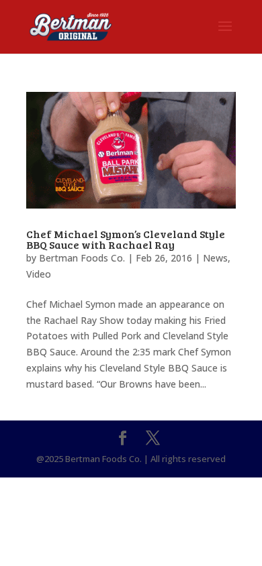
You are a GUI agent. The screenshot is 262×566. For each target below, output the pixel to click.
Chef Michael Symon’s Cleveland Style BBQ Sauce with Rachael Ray (125, 239)
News (215, 257)
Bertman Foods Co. (82, 257)
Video (38, 274)
